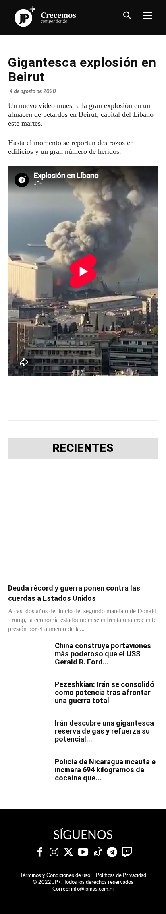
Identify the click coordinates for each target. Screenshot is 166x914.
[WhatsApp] (97, 404)
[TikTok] (97, 852)
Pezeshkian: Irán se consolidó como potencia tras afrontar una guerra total (104, 692)
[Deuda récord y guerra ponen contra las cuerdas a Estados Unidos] (83, 523)
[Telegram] (79, 404)
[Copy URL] (153, 404)
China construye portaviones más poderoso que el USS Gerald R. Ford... (103, 653)
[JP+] (45, 16)
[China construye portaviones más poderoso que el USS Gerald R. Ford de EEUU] (28, 656)
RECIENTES (83, 448)
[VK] (116, 404)
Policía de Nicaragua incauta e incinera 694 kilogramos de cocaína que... (105, 769)
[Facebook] (41, 404)
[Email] (134, 404)
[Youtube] (83, 852)
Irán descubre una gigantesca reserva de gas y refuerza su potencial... (104, 731)
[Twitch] (126, 852)
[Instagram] (54, 852)
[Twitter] (68, 852)
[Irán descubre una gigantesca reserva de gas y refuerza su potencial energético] (28, 733)
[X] (60, 404)
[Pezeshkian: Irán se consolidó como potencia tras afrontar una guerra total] (28, 694)
